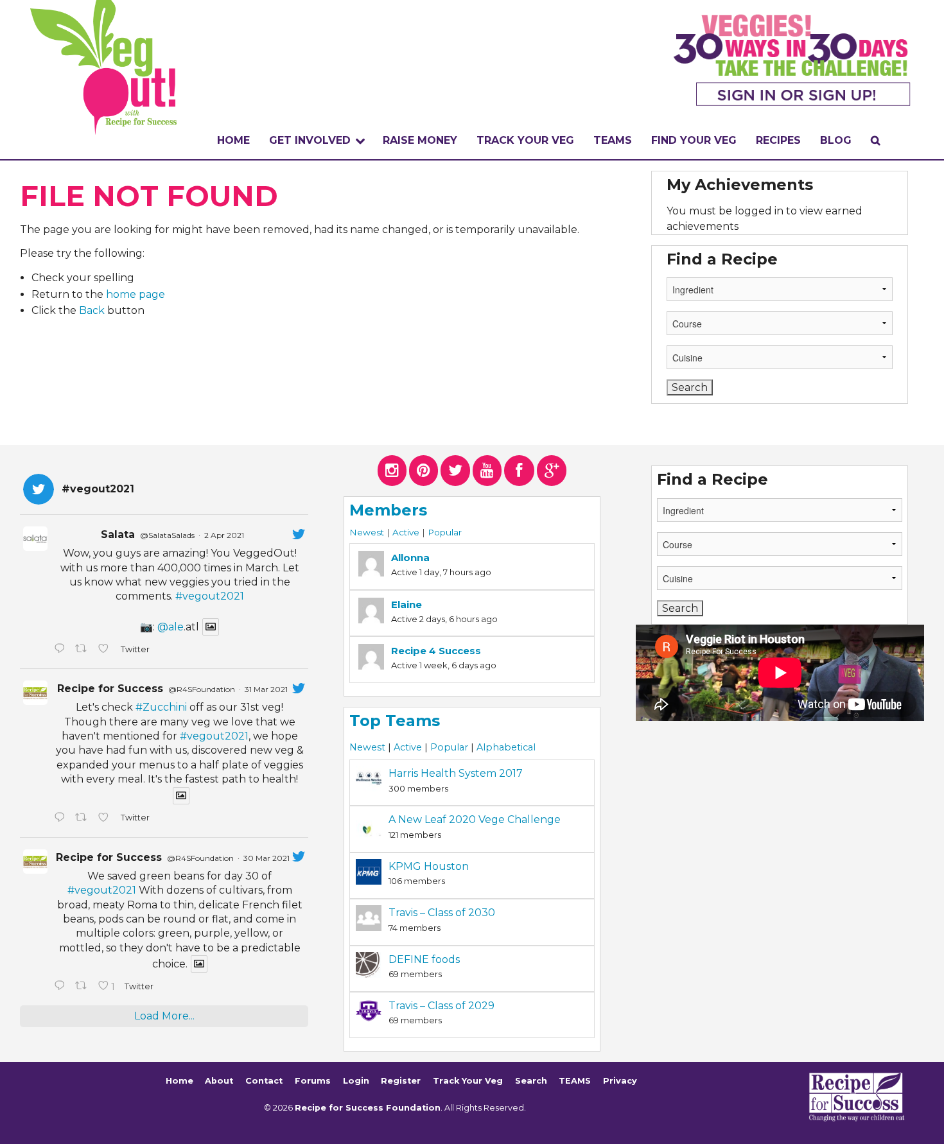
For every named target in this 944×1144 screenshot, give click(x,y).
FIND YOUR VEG (694, 140)
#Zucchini (161, 707)
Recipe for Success (110, 688)
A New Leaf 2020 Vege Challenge (475, 819)
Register (401, 1081)
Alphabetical (506, 747)
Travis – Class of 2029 (441, 1006)
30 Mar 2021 (266, 858)
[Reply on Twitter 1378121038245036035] (61, 650)
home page (135, 294)
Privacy (620, 1081)
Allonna (410, 557)
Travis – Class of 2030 (442, 912)
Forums (313, 1081)
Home (233, 140)
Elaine (406, 604)
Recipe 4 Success (436, 651)
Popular (445, 532)
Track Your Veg (468, 1081)
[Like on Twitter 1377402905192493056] (106, 819)
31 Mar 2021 (266, 689)
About (219, 1081)
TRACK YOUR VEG (525, 140)
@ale (170, 627)
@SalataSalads (167, 535)
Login (356, 1081)
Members (388, 510)
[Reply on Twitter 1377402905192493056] (61, 819)
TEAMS (612, 140)
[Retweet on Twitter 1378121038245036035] (83, 650)
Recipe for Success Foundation (368, 1108)
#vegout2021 (209, 596)
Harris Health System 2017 (456, 773)
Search (531, 1081)
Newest (366, 532)
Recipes (778, 140)
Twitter (135, 649)
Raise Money (420, 140)
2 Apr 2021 (224, 535)
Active (405, 532)
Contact (264, 1081)
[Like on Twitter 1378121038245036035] (106, 650)
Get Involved (310, 140)
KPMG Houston (429, 866)
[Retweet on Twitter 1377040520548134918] (83, 987)
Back (92, 310)
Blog (836, 140)
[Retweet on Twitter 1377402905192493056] (83, 819)
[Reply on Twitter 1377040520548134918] (61, 987)
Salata (118, 534)
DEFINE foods (424, 959)
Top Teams (394, 720)
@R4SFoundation (201, 689)
